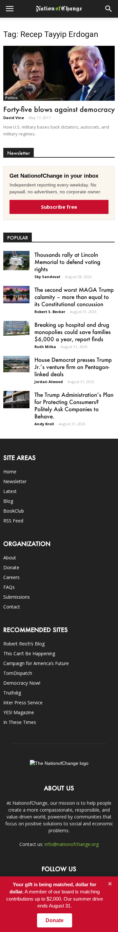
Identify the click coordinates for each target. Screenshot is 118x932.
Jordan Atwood (48, 381)
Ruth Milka (45, 346)
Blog (8, 501)
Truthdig (12, 693)
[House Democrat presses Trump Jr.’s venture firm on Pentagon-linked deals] (16, 364)
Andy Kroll (44, 423)
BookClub (13, 511)
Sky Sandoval (47, 276)
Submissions (16, 597)
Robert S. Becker (49, 311)
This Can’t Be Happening (29, 653)
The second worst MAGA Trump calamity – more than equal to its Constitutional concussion (74, 297)
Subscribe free (59, 206)
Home (9, 471)
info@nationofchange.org (72, 844)
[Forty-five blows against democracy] (59, 73)
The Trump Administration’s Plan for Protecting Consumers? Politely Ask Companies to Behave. (73, 405)
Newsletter (15, 481)
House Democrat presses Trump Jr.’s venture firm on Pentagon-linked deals (73, 367)
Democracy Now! (21, 683)
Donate (11, 567)
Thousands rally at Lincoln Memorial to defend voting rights (67, 262)
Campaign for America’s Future (36, 663)
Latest (10, 491)
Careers (11, 577)
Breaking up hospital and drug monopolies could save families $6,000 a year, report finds (72, 332)
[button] (109, 9)
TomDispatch (17, 673)
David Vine (13, 117)
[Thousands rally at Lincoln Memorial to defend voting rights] (16, 260)
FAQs (9, 587)
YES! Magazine (18, 712)
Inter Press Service (23, 702)
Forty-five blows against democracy (59, 109)
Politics (11, 98)
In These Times (19, 722)
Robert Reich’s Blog (24, 644)
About (9, 557)
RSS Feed (13, 521)
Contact (11, 607)
